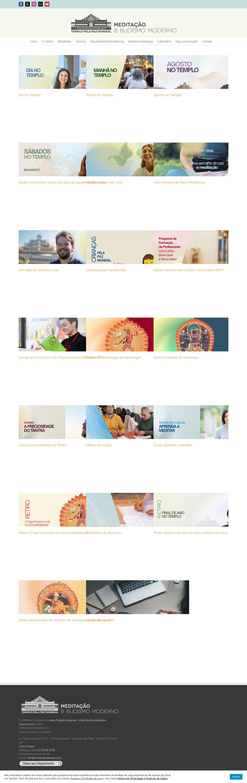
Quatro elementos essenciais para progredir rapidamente (62, 182)
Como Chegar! (27, 746)
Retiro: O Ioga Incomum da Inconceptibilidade (53, 533)
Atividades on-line (100, 620)
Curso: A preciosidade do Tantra (42, 445)
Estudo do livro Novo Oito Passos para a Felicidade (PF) (61, 357)
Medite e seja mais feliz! (104, 182)
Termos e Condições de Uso (86, 778)
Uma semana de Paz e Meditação (179, 182)
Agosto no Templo (168, 95)
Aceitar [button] (236, 776)
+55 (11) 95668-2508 (43, 750)
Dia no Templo (30, 95)
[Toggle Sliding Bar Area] (243, 3)
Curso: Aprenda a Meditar (173, 445)
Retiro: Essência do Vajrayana (176, 357)
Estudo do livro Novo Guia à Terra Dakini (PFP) (188, 270)
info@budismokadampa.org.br (44, 758)
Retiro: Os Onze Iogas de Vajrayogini (113, 357)
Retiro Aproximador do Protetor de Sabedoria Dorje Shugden (65, 620)
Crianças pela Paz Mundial (106, 270)
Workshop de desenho (103, 533)
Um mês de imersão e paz (39, 270)
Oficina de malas (99, 445)
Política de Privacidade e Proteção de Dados (142, 778)
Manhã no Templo (100, 95)
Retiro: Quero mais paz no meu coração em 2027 (191, 533)
